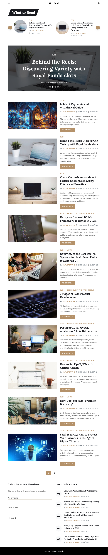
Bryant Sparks (38, 30)
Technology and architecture (81, 213)
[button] (98, 28)
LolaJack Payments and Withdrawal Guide (74, 105)
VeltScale (54, 3)
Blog (30, 20)
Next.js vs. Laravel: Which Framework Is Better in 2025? (81, 527)
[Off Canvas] (9, 3)
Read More (66, 130)
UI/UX (69, 250)
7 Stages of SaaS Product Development (75, 295)
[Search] (99, 3)
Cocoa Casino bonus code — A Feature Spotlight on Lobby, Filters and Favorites (82, 26)
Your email (13, 507)
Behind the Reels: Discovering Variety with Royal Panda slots (40, 25)
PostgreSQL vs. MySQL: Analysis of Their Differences (78, 329)
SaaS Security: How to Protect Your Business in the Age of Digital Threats (78, 438)
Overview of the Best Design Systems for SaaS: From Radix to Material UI (78, 257)
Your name (13, 497)
